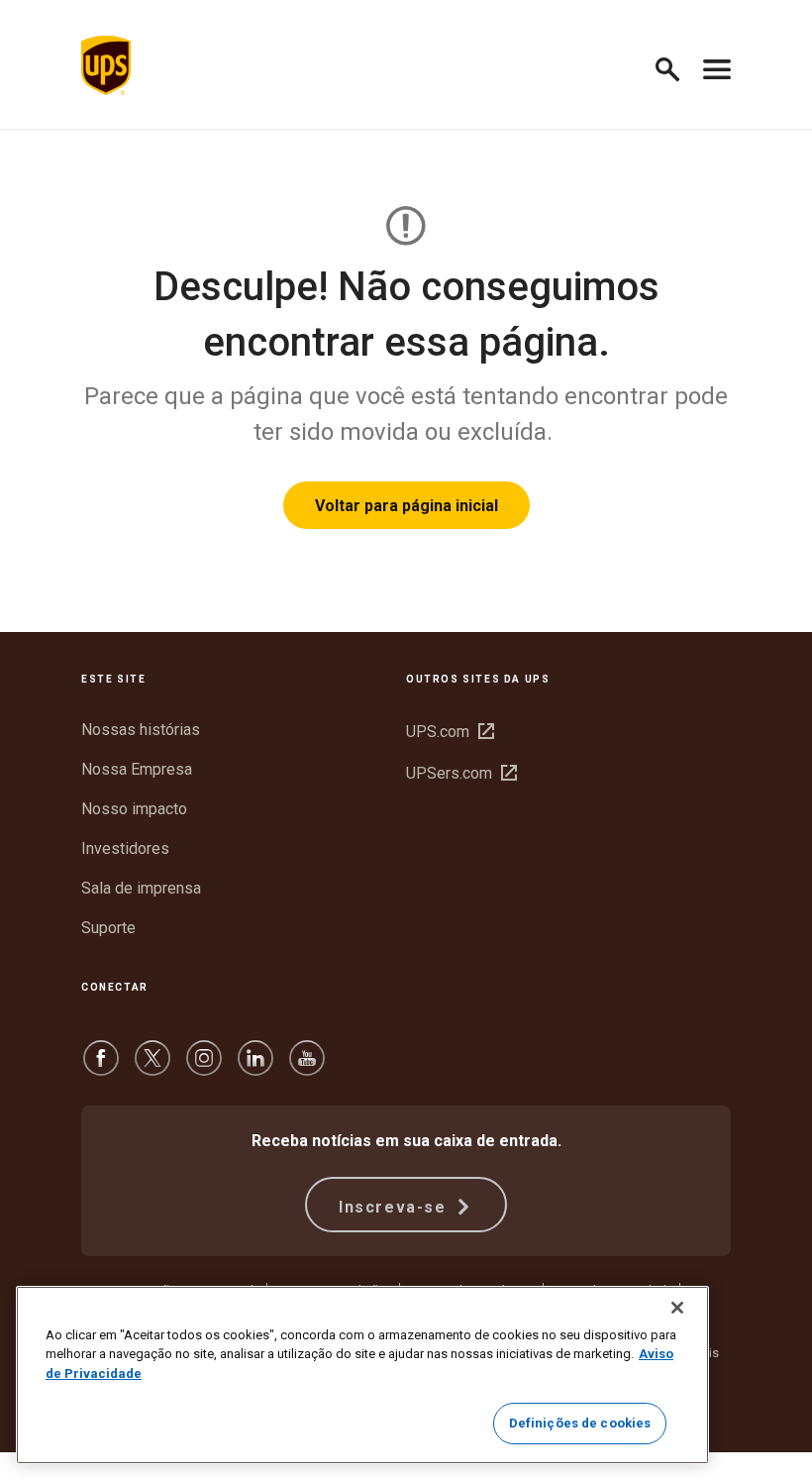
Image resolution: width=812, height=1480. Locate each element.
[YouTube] (307, 1067)
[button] (676, 66)
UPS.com (450, 731)
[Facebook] (101, 1067)
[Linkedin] (255, 1067)
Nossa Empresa (136, 769)
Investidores (125, 848)
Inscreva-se (395, 1207)
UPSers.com (461, 773)
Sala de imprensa (141, 888)
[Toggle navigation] (717, 65)
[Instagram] (204, 1067)
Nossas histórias (140, 729)
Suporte (108, 927)
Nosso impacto (134, 808)
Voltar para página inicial (406, 505)
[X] (152, 1067)
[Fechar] (677, 1307)
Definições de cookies (580, 1423)
